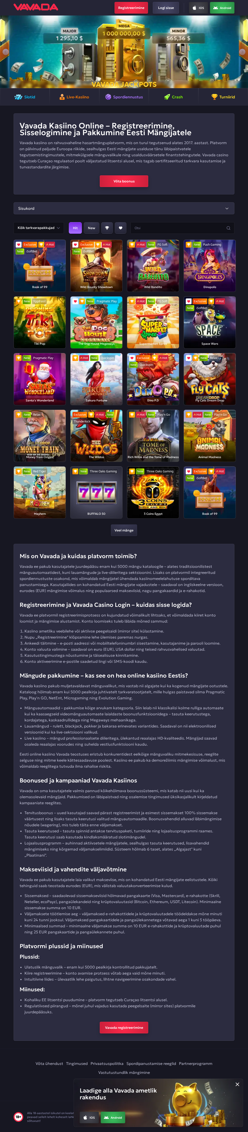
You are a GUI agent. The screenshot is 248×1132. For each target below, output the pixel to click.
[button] (5, 52)
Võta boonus (124, 181)
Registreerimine (131, 8)
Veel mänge (124, 530)
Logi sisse (166, 8)
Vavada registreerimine (124, 1027)
